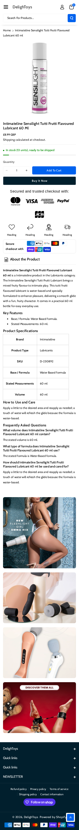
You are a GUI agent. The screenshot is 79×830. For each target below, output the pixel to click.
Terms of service (59, 789)
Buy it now (39, 181)
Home (7, 30)
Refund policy (19, 789)
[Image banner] (39, 532)
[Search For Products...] (72, 18)
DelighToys (31, 817)
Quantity (8, 162)
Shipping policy (28, 794)
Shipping (9, 140)
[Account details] (62, 7)
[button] (5, 7)
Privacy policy (38, 789)
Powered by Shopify (53, 817)
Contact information (51, 794)
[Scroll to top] (70, 817)
